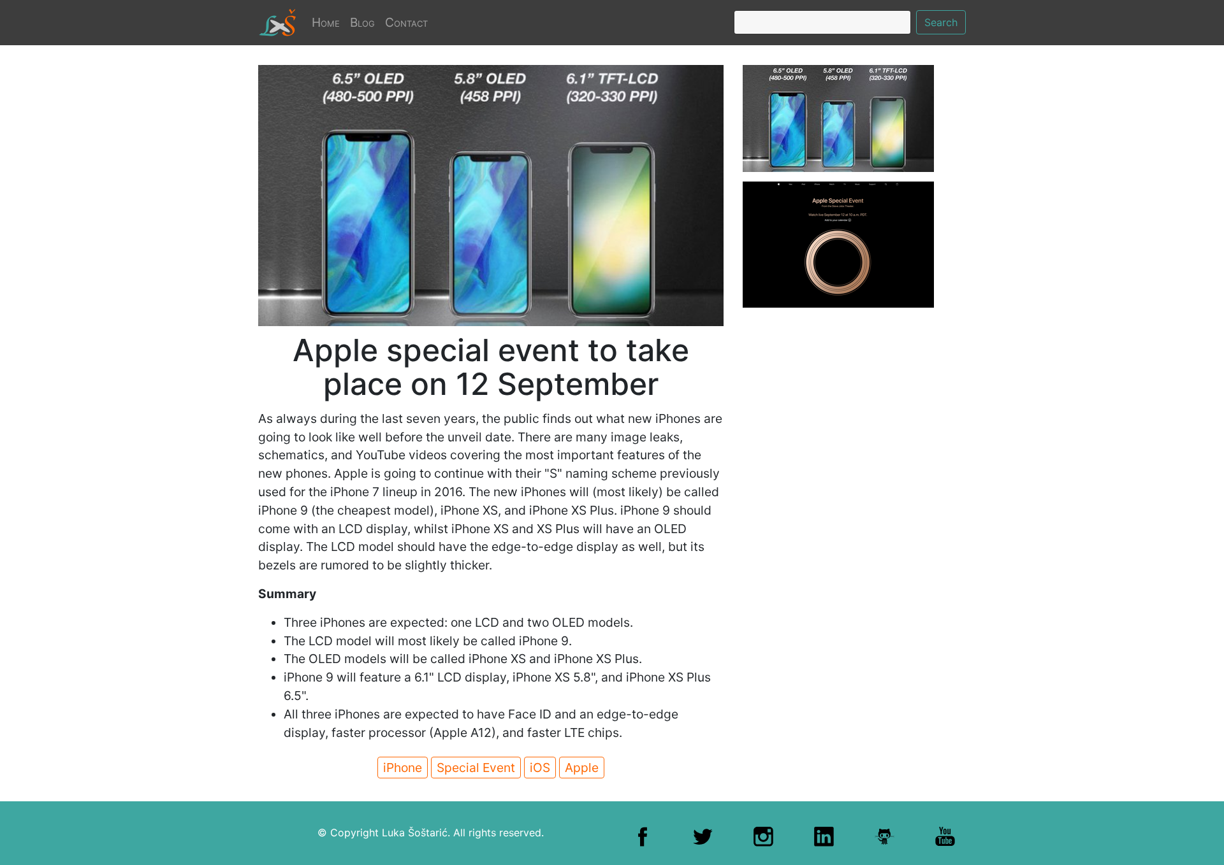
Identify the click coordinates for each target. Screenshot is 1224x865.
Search (941, 22)
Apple (582, 767)
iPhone (402, 767)
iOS (540, 767)
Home (328, 22)
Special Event (476, 767)
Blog (362, 22)
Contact (406, 22)
